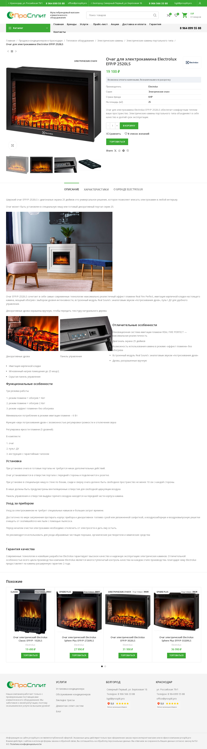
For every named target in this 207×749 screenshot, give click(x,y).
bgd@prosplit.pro (183, 3)
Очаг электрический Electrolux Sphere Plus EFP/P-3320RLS (176, 639)
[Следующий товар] (16, 51)
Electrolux (30, 644)
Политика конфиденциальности (26, 744)
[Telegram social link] (123, 151)
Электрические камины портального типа (149, 40)
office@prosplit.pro (77, 3)
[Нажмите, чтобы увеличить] (13, 145)
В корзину (129, 125)
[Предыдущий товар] (8, 51)
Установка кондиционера (70, 688)
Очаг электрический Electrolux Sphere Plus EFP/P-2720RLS (79, 639)
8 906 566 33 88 (158, 3)
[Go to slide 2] (105, 666)
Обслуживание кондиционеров (73, 694)
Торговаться (117, 141)
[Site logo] (26, 14)
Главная (10, 40)
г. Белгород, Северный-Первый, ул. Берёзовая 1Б (116, 3)
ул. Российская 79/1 (167, 689)
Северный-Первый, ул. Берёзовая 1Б (127, 689)
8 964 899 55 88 (55, 3)
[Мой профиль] (200, 3)
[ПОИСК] (155, 15)
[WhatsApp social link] (119, 151)
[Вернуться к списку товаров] (12, 51)
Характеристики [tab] (96, 189)
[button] (10, 165)
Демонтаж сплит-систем (69, 705)
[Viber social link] (128, 151)
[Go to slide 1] (102, 666)
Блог (58, 711)
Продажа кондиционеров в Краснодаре (41, 40)
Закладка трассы (65, 700)
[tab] (71, 188)
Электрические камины (110, 40)
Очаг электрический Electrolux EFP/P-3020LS (128, 639)
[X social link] (115, 151)
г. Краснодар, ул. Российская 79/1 (26, 3)
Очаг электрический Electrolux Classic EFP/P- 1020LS (30, 639)
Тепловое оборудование (80, 40)
